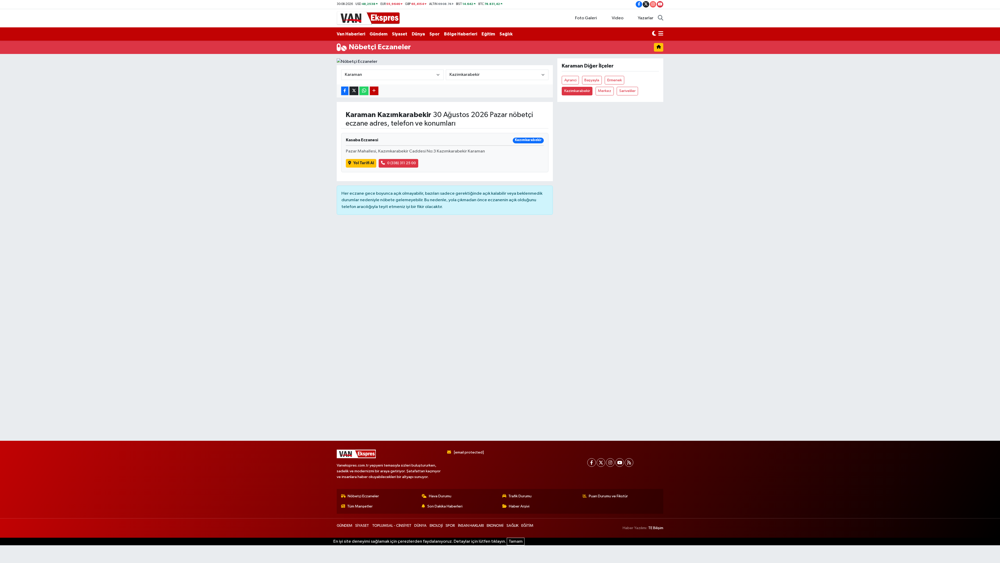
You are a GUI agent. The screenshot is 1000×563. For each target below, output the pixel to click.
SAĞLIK (512, 526)
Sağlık (505, 34)
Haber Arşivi (519, 506)
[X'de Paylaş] (353, 91)
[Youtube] (619, 462)
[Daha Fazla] (374, 91)
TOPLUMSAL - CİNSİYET (391, 526)
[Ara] (660, 18)
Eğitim (488, 34)
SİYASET (362, 526)
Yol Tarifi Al (363, 163)
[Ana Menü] (660, 34)
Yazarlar (645, 18)
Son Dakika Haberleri (445, 506)
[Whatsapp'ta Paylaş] (363, 91)
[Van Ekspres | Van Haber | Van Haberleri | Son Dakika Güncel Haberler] (368, 18)
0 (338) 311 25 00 (401, 163)
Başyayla (591, 80)
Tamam (516, 541)
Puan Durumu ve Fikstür (608, 496)
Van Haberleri (351, 34)
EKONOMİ (495, 526)
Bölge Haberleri (460, 34)
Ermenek (614, 80)
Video (617, 18)
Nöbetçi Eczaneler (363, 496)
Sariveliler (627, 91)
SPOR (450, 526)
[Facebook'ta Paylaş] (344, 91)
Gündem (379, 34)
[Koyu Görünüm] (654, 34)
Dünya (418, 34)
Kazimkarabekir (577, 91)
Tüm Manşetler (360, 506)
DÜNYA (420, 526)
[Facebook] (591, 462)
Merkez (604, 91)
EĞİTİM (527, 526)
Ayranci (570, 80)
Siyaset (399, 34)
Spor (434, 34)
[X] (601, 462)
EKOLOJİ (436, 526)
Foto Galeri (586, 18)
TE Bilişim (655, 528)
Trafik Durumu (520, 496)
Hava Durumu (440, 496)
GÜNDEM (344, 526)
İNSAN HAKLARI (471, 526)
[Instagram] (610, 462)
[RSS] (629, 462)
